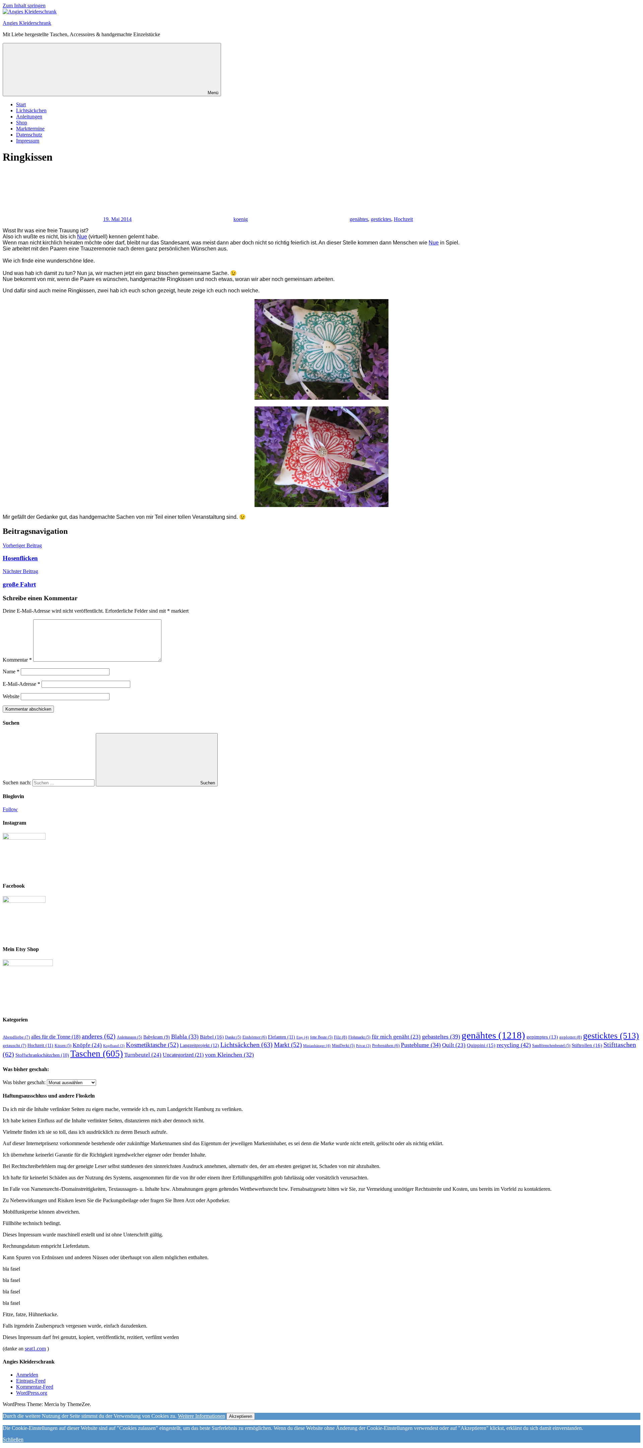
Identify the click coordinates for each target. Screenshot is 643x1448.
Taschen (96, 1054)
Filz (340, 1037)
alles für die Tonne (55, 1037)
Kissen (63, 1045)
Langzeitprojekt (199, 1045)
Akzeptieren (240, 1416)
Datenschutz (29, 134)
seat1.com (35, 1348)
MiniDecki (343, 1045)
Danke (233, 1037)
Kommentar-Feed (34, 1387)
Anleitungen (29, 116)
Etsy (302, 1037)
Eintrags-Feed (31, 1381)
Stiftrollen (587, 1045)
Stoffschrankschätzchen (42, 1055)
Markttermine (30, 128)
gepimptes (542, 1037)
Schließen (13, 1439)
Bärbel (212, 1037)
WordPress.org (31, 1393)
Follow (10, 809)
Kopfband (114, 1046)
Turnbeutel (142, 1055)
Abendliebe (16, 1037)
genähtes (359, 219)
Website (11, 696)
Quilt (454, 1045)
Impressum (27, 141)
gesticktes (381, 219)
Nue (82, 236)
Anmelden (27, 1375)
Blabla (185, 1036)
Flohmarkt (359, 1037)
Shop (21, 122)
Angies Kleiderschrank (27, 23)
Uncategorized (183, 1055)
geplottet (570, 1037)
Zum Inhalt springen (24, 5)
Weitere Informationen (201, 1416)
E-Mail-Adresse (21, 684)
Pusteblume (421, 1045)
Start (21, 104)
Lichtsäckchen (31, 110)
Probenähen (386, 1045)
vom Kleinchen (229, 1054)
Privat (363, 1046)
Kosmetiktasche (152, 1044)
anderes (99, 1036)
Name (11, 671)
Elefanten (281, 1037)
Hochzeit (403, 219)
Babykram (156, 1037)
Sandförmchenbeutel (551, 1045)
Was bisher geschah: (24, 1082)
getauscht (14, 1045)
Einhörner (254, 1037)
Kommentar (17, 660)
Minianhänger (317, 1046)
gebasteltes (441, 1036)
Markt (288, 1044)
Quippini (481, 1045)
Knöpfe (87, 1045)
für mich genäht (396, 1037)
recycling (514, 1045)
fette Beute (321, 1037)
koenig (240, 219)
